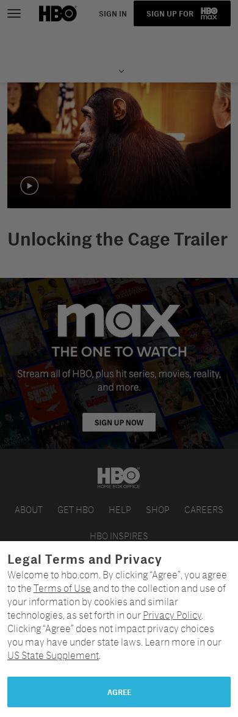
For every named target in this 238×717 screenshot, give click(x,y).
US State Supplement (53, 655)
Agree (119, 692)
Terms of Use (62, 588)
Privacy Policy (172, 615)
